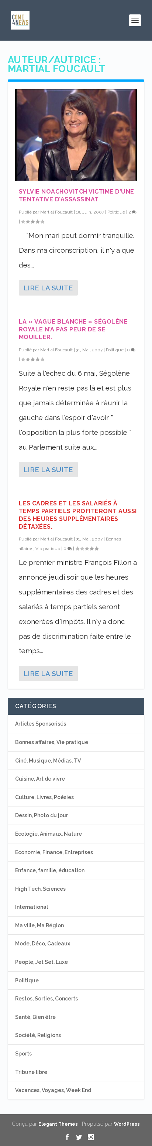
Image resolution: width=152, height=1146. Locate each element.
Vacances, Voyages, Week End (53, 1090)
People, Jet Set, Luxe (41, 962)
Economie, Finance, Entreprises (54, 852)
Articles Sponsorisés (40, 724)
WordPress (127, 1124)
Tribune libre (31, 1072)
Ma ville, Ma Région (39, 925)
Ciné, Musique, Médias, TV (48, 761)
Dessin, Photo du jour (41, 815)
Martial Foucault (56, 212)
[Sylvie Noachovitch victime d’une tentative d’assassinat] (76, 135)
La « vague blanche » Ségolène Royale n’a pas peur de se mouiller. (73, 329)
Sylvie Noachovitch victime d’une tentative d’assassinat (76, 195)
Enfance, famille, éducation (49, 870)
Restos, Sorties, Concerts (46, 999)
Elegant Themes (58, 1124)
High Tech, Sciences (40, 889)
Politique (116, 212)
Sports (23, 1054)
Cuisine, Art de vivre (40, 779)
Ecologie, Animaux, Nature (48, 834)
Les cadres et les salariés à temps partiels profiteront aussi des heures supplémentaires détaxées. (78, 515)
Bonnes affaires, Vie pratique (51, 742)
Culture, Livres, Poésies (44, 797)
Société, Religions (38, 1035)
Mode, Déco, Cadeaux (42, 944)
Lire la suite (48, 288)
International (31, 907)
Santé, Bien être (35, 1017)
